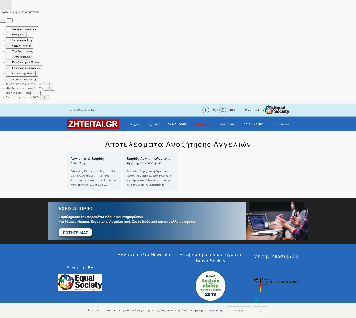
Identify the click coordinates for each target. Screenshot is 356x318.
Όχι (260, 310)
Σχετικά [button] (154, 124)
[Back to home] (93, 124)
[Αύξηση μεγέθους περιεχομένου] (52, 84)
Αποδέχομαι (238, 310)
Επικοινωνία (280, 124)
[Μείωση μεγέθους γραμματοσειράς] (46, 89)
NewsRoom (176, 124)
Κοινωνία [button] (227, 124)
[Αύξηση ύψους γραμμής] (38, 93)
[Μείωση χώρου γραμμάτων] (42, 97)
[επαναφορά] (3, 20)
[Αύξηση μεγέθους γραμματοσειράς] (52, 89)
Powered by (255, 110)
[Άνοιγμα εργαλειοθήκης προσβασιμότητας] (6, 5)
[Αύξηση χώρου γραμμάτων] (47, 97)
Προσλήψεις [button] (203, 124)
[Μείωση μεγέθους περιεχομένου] (46, 84)
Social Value (252, 124)
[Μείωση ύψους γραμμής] (32, 93)
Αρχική (135, 124)
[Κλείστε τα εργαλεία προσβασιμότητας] (10, 20)
